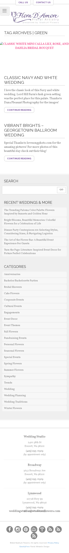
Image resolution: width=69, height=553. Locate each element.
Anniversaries (12, 274)
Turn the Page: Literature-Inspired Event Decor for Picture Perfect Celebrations (32, 251)
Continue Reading (19, 110)
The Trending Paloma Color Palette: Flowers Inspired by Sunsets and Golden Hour (29, 212)
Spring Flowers (13, 363)
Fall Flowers (11, 331)
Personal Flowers (14, 344)
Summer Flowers (14, 370)
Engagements (12, 312)
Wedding (9, 389)
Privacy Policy (53, 543)
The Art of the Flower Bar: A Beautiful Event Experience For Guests (29, 241)
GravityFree (24, 547)
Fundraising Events (15, 338)
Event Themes (12, 325)
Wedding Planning (15, 395)
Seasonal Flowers (14, 351)
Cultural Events (13, 306)
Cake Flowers (11, 293)
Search (11, 181)
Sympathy (10, 376)
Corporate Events (14, 300)
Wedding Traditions (15, 402)
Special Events (12, 357)
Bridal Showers (13, 287)
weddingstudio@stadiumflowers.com (34, 511)
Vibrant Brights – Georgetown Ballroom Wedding (30, 130)
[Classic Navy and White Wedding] (34, 56)
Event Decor (11, 319)
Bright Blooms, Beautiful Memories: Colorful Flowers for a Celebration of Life (30, 221)
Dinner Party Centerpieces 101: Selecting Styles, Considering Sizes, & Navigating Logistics (31, 231)
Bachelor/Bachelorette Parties (21, 280)
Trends (8, 382)
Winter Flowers (13, 408)
